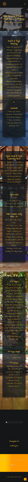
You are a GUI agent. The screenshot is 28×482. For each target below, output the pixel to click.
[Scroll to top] (25, 479)
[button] (25, 4)
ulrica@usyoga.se (14, 446)
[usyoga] (4, 4)
